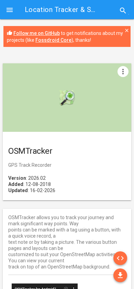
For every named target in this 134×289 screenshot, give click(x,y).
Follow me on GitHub (36, 33)
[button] (9, 9)
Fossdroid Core (53, 40)
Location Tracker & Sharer (66, 9)
